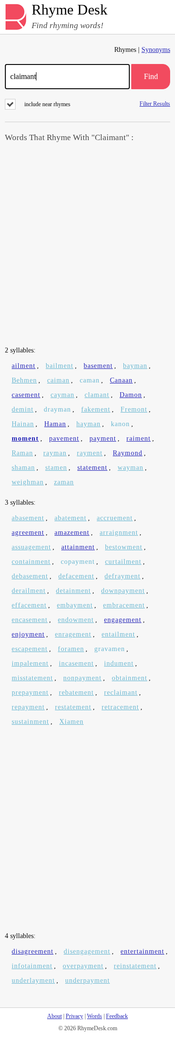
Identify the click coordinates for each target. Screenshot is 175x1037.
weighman (28, 482)
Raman (22, 453)
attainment (78, 547)
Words (94, 1016)
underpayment (87, 980)
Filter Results (155, 103)
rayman (55, 453)
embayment (75, 605)
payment (102, 438)
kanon (120, 424)
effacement (29, 605)
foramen (71, 649)
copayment (78, 561)
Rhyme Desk (69, 9)
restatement (73, 707)
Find (151, 76)
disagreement (32, 951)
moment (25, 438)
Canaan (121, 380)
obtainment (129, 678)
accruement (115, 518)
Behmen (24, 380)
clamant (97, 395)
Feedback (117, 1016)
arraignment (119, 532)
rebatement (76, 692)
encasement (30, 619)
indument (119, 663)
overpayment (83, 966)
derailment (29, 590)
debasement (30, 576)
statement (92, 467)
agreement (28, 532)
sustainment (30, 721)
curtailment (123, 561)
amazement (71, 532)
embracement (124, 605)
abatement (70, 518)
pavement (64, 438)
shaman (23, 467)
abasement (28, 518)
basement (98, 365)
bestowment (123, 547)
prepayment (30, 692)
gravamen (109, 649)
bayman (135, 365)
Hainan (23, 424)
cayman (62, 395)
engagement (122, 619)
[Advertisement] (87, 245)
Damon (131, 395)
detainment (73, 590)
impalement (30, 663)
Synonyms (155, 49)
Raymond (127, 453)
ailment (23, 365)
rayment (90, 453)
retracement (120, 707)
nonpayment (82, 678)
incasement (76, 663)
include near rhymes (47, 104)
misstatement (32, 678)
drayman (57, 409)
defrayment (122, 576)
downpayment (123, 590)
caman (90, 380)
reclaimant (121, 692)
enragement (73, 634)
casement (26, 395)
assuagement (31, 547)
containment (31, 561)
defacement (76, 576)
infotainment (32, 966)
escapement (30, 649)
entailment (118, 634)
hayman (88, 424)
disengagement (87, 951)
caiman (58, 380)
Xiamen (71, 721)
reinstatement (135, 966)
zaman (64, 482)
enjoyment (28, 634)
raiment (138, 438)
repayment (28, 707)
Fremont (134, 409)
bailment (59, 365)
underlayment (33, 980)
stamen (56, 467)
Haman (55, 424)
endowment (76, 619)
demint (23, 409)
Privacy (74, 1016)
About (54, 1016)
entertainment (142, 951)
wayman (130, 467)
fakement (95, 409)
